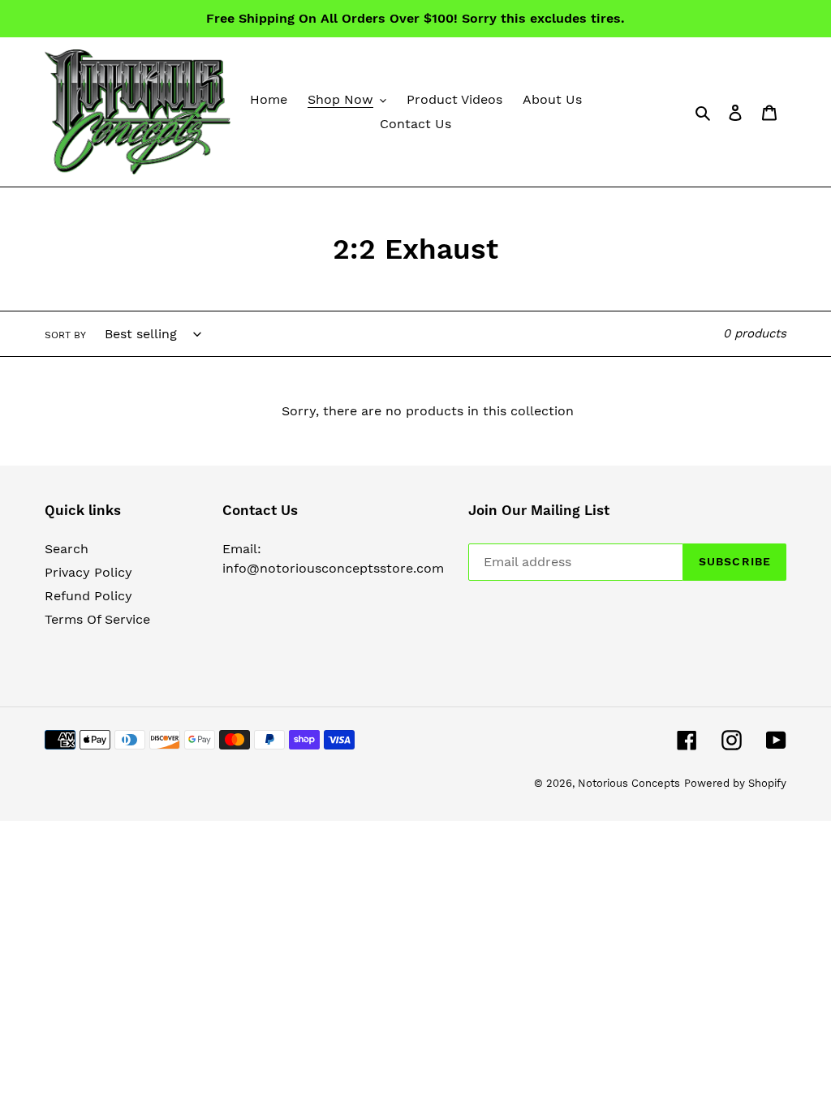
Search (66, 548)
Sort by (65, 335)
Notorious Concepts (629, 783)
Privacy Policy (88, 572)
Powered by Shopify (735, 783)
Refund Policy (88, 595)
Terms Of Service (97, 619)
